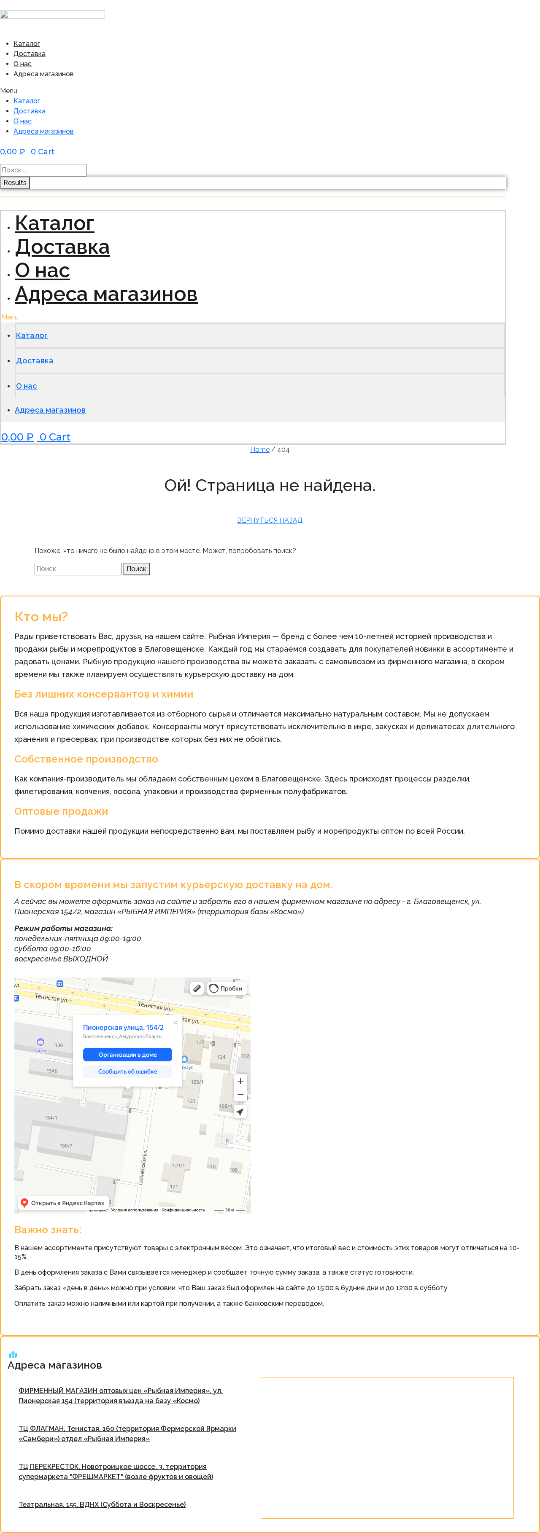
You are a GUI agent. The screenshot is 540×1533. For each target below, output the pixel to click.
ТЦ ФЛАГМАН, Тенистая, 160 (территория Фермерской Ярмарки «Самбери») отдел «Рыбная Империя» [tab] (127, 1434)
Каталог (27, 44)
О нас (23, 64)
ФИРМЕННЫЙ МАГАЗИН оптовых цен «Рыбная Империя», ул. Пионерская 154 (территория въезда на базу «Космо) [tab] (121, 1396)
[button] (138, 91)
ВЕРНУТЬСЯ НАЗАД (270, 520)
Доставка (30, 54)
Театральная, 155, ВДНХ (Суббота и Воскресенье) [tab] (102, 1505)
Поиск (136, 569)
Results (15, 183)
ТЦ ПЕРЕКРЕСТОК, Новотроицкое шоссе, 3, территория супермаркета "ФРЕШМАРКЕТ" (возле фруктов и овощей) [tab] (116, 1472)
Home (260, 450)
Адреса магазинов (44, 74)
